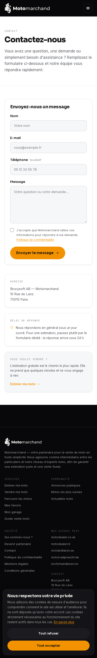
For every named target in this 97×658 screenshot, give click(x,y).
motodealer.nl (60, 544)
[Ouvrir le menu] (87, 8)
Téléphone (25, 160)
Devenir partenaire (18, 544)
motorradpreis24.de (65, 557)
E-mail (15, 138)
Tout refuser (48, 633)
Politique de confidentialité (35, 239)
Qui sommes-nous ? (19, 537)
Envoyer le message (35, 252)
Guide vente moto (17, 518)
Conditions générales (20, 570)
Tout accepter (48, 646)
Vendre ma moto (16, 492)
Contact (10, 550)
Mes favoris (13, 505)
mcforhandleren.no (64, 564)
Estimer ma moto (23, 384)
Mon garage (13, 512)
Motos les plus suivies (66, 492)
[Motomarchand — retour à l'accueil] (27, 8)
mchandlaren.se (62, 550)
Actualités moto (62, 498)
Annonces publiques (65, 485)
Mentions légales (16, 564)
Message (17, 182)
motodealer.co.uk (63, 537)
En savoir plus (64, 622)
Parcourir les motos (18, 498)
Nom (14, 116)
